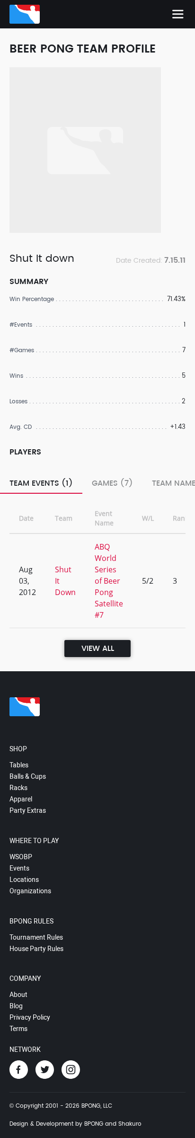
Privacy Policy (29, 1017)
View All (97, 648)
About (18, 994)
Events (19, 868)
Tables (18, 765)
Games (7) (112, 483)
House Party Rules (36, 948)
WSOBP (20, 857)
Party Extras (27, 810)
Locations (24, 879)
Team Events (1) (41, 483)
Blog (16, 1006)
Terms (18, 1028)
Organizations (30, 891)
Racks (18, 787)
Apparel (20, 799)
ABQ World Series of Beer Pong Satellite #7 (109, 581)
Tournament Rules (36, 937)
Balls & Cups (27, 776)
